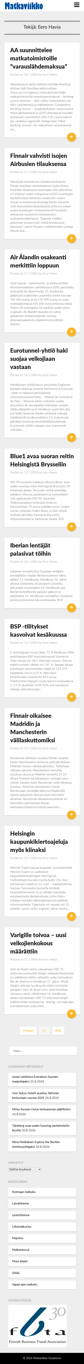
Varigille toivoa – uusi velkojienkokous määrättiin (38, 943)
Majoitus (17, 1238)
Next (58, 1030)
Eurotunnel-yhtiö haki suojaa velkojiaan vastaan (39, 359)
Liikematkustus (21, 1226)
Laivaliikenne (20, 1203)
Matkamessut (20, 1249)
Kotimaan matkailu (24, 1192)
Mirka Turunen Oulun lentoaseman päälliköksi (41, 1109)
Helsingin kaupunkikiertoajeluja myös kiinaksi (39, 842)
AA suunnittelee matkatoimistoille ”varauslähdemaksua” (38, 59)
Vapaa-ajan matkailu (24, 1284)
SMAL (16, 1273)
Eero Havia (50, 74)
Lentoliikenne (20, 1215)
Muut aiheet (20, 1261)
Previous (28, 1030)
